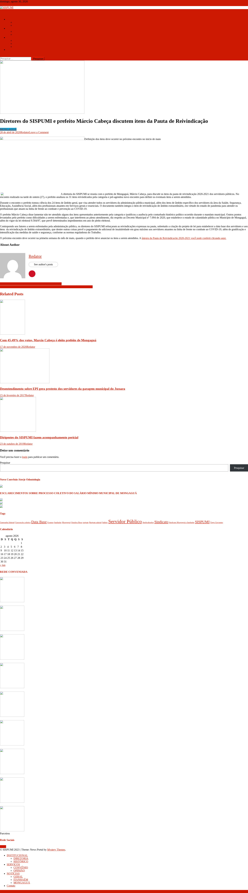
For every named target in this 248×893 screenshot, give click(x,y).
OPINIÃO (19, 34)
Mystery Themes (56, 849)
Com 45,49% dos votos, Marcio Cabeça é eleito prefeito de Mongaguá (48, 340)
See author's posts (43, 264)
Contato (11, 49)
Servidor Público (125, 521)
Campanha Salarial (7, 522)
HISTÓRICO (20, 25)
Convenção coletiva (23, 522)
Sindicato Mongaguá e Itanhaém (181, 522)
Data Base (39, 522)
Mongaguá (66, 522)
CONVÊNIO (20, 31)
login (24, 457)
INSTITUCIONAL (17, 19)
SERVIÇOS (13, 28)
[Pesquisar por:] (16, 58)
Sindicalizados (148, 522)
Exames (50, 522)
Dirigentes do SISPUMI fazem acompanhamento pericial (39, 437)
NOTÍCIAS (13, 37)
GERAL (18, 40)
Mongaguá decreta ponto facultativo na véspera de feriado (31, 283)
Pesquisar (5, 462)
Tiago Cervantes (216, 522)
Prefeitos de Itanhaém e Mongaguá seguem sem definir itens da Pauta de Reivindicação (46, 286)
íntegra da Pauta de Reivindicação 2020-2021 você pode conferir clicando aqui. (184, 238)
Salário (105, 522)
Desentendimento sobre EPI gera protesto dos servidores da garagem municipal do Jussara (62, 388)
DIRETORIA (20, 22)
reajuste (86, 522)
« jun (2, 565)
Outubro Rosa (76, 522)
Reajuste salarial (95, 522)
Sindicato (161, 522)
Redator (25, 132)
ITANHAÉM (20, 43)
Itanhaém (57, 522)
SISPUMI (202, 522)
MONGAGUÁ (21, 46)
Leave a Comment (39, 132)
